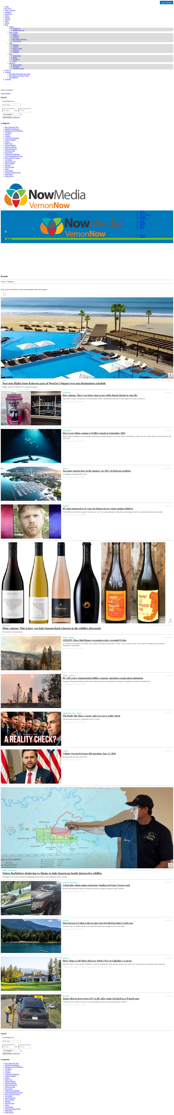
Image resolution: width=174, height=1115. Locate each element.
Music (7, 21)
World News (17, 56)
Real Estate (8, 14)
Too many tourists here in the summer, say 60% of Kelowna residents (97, 471)
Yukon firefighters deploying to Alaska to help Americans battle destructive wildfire (52, 873)
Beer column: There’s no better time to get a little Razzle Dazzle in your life (100, 395)
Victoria (15, 47)
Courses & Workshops (12, 138)
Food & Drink (67, 392)
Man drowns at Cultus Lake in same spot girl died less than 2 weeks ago (98, 923)
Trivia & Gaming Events (12, 172)
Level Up (8, 70)
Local (15, 61)
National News (67, 713)
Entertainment (67, 430)
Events (7, 23)
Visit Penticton (13, 77)
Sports (7, 16)
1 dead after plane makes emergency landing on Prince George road (96, 885)
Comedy (7, 134)
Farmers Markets (10, 145)
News (11, 54)
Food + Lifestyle (10, 10)
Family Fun (8, 143)
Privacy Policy (17, 65)
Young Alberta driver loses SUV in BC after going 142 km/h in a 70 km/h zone (101, 998)
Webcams (16, 36)
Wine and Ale (9, 176)
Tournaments (9, 171)
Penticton (16, 52)
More (6, 25)
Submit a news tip (18, 30)
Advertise (8, 79)
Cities (10, 43)
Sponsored (66, 958)
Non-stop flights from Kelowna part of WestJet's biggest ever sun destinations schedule (54, 383)
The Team (16, 66)
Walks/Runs (8, 174)
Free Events (8, 152)
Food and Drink (10, 151)
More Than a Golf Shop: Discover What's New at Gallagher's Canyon (97, 960)
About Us (12, 63)
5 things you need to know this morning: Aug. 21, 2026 (89, 753)
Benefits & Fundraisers (12, 129)
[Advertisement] (87, 259)
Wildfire (65, 637)
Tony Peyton (17, 41)
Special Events (9, 167)
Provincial (16, 59)
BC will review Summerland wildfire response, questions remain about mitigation (103, 678)
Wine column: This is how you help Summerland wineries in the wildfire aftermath (51, 628)
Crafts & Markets (10, 140)
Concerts (7, 136)
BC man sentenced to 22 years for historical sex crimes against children (98, 508)
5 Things (65, 751)
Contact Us (16, 28)
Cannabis (8, 12)
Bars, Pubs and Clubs (12, 127)
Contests (7, 19)
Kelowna (16, 50)
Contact (11, 27)
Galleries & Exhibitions (12, 154)
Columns (8, 72)
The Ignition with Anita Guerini (19, 76)
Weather (7, 17)
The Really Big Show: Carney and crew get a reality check (91, 715)
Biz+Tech (8, 8)
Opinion (79, 713)
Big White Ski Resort (19, 39)
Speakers (8, 165)
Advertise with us (18, 68)
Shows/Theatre (9, 163)
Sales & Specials (10, 162)
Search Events (7, 117)
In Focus (15, 37)
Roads (15, 57)
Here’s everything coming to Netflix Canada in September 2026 (94, 433)
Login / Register (166, 2)
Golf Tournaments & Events (14, 156)
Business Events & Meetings (14, 131)
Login (3, 93)
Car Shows (8, 132)
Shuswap (16, 45)
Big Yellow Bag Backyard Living (19, 74)
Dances (7, 142)
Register (7, 93)
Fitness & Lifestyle (11, 149)
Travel (4, 380)
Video (7, 7)
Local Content (13, 32)
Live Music (8, 160)
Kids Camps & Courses (12, 158)
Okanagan (71, 637)
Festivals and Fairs (11, 147)
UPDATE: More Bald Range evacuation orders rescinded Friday (95, 640)
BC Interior (66, 996)
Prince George (17, 48)
